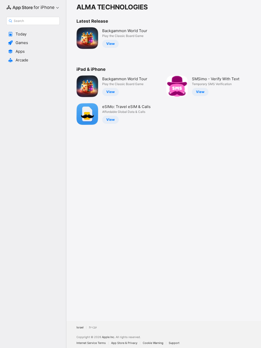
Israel (80, 327)
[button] (33, 34)
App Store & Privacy (124, 343)
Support (174, 343)
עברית (93, 327)
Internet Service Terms (91, 343)
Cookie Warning (153, 343)
